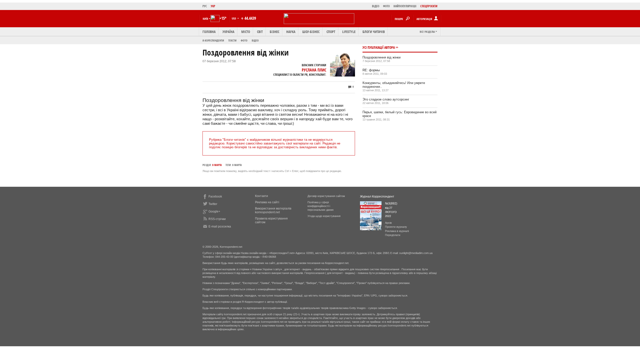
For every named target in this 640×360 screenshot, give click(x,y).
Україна (228, 31)
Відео (255, 40)
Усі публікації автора (378, 47)
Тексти (232, 40)
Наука (290, 31)
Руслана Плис (314, 70)
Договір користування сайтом (326, 196)
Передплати (392, 235)
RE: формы (371, 70)
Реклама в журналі (397, 231)
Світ (260, 31)
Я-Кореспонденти (213, 40)
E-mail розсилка (219, 226)
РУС (204, 6)
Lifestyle (349, 31)
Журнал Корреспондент (377, 196)
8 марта (217, 165)
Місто (245, 31)
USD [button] (234, 18)
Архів (388, 222)
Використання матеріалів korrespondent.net (273, 210)
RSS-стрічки (217, 219)
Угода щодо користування (324, 216)
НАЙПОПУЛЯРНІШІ (405, 6)
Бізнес (274, 31)
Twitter (212, 204)
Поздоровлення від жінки (381, 57)
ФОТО (386, 6)
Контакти (261, 196)
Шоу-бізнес (311, 31)
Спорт (330, 31)
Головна (209, 31)
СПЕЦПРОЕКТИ (429, 6)
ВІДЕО (375, 6)
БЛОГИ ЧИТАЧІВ (373, 31)
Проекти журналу (396, 226)
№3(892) (391, 203)
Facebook (215, 196)
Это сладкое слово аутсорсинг (385, 99)
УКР (213, 6)
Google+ (214, 211)
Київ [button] (205, 18)
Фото (244, 40)
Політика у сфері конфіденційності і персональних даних (321, 206)
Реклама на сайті (267, 202)
